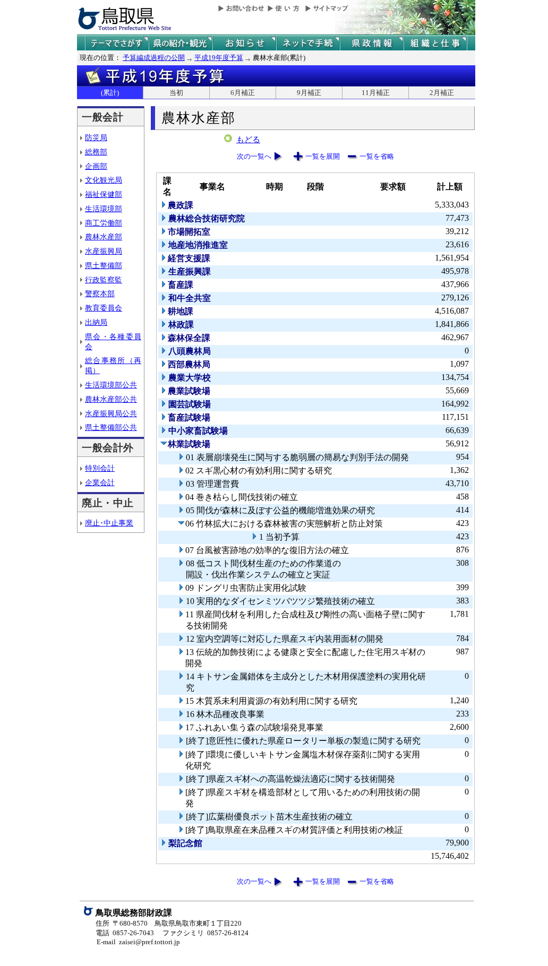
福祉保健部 (103, 194)
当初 (176, 93)
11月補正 (376, 93)
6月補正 (242, 93)
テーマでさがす (117, 43)
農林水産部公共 (111, 399)
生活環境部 (103, 208)
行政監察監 (103, 279)
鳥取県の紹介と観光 (180, 43)
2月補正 (442, 93)
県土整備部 (103, 265)
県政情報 (372, 43)
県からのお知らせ (244, 43)
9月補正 (309, 93)
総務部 (96, 152)
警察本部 (100, 293)
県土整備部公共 (111, 427)
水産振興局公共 (111, 413)
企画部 (96, 166)
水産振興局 (103, 251)
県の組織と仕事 (435, 43)
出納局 (96, 322)
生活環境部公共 (111, 385)
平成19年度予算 (218, 58)
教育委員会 (103, 308)
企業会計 (100, 482)
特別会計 (100, 468)
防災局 (96, 137)
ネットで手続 (308, 43)
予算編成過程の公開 (154, 58)
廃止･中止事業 (109, 523)
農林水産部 (103, 236)
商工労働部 (103, 223)
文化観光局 (103, 180)
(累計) (110, 93)
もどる (248, 139)
